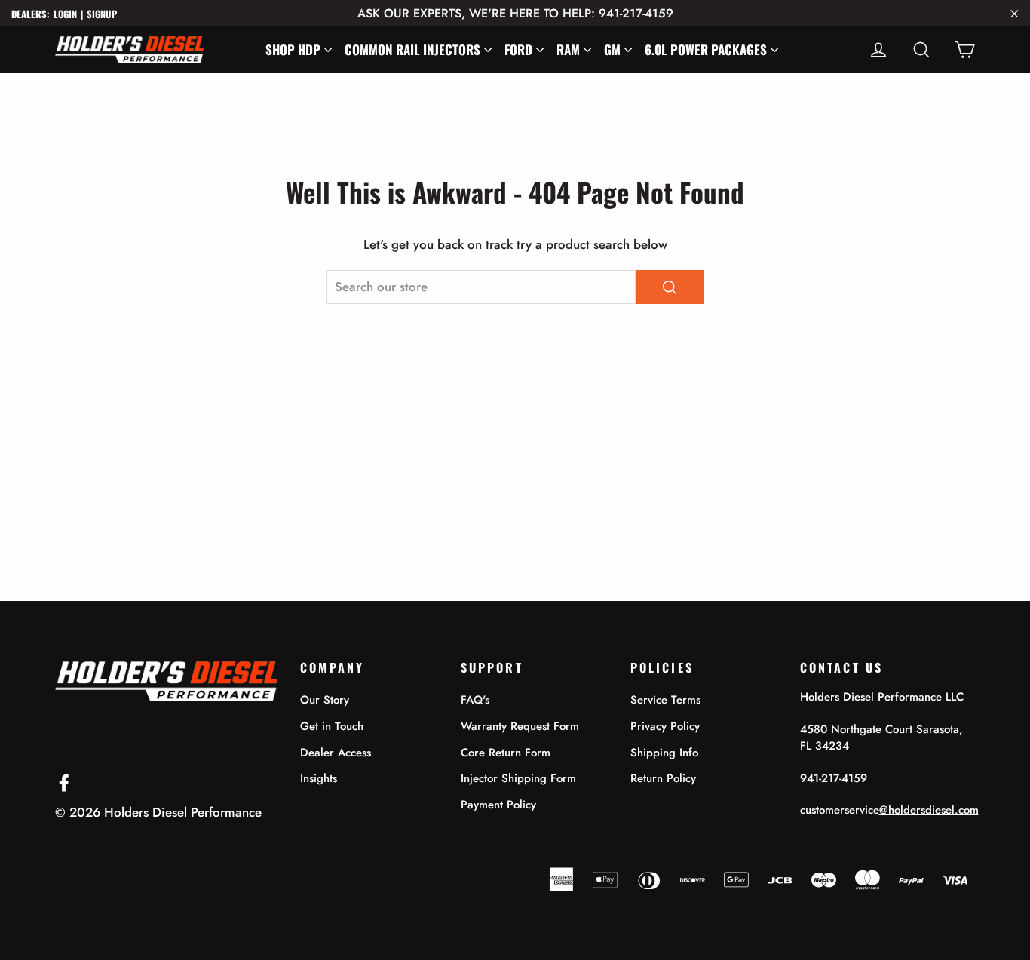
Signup (102, 14)
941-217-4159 (833, 778)
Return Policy (663, 778)
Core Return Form (505, 752)
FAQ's (475, 700)
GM (612, 49)
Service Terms (665, 700)
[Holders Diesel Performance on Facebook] (64, 782)
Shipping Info (664, 752)
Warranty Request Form (520, 726)
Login (65, 14)
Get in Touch (331, 726)
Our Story (324, 700)
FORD (518, 49)
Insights (318, 778)
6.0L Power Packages (706, 49)
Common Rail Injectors (412, 49)
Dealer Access (335, 752)
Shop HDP (292, 49)
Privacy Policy (665, 726)
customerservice (889, 810)
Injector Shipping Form (518, 778)
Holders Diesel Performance (183, 812)
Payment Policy (498, 804)
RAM (568, 49)
